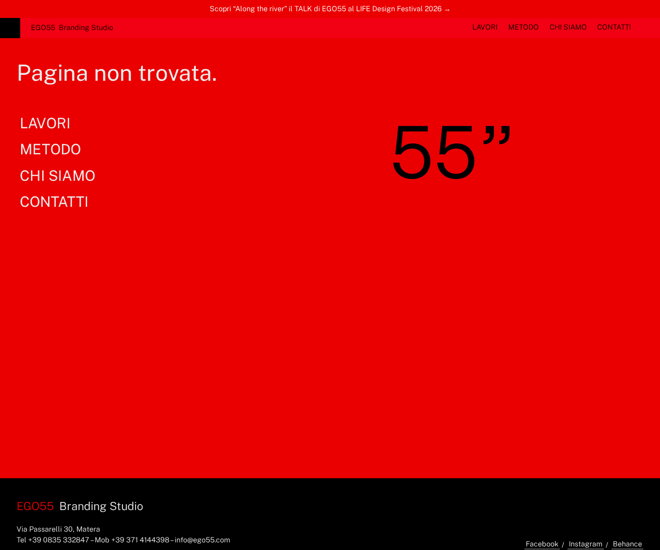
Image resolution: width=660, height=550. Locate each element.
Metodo (523, 27)
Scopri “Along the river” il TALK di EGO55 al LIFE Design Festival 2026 (326, 8)
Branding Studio (72, 27)
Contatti (614, 27)
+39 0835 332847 (58, 540)
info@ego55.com (202, 540)
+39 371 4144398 (140, 540)
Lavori (484, 27)
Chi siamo (568, 27)
